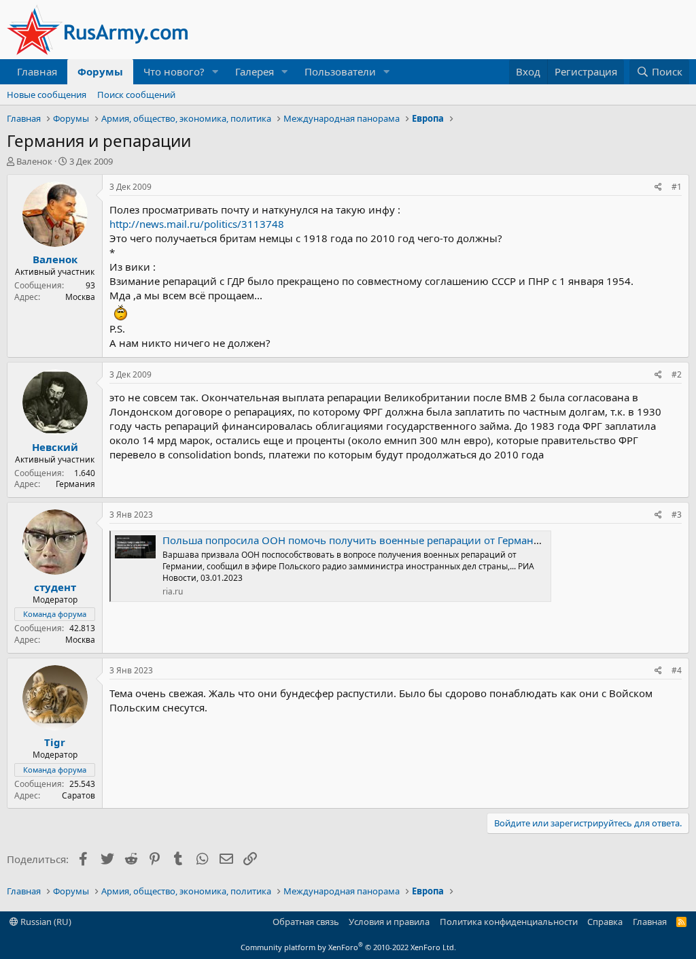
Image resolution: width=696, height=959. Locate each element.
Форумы (100, 71)
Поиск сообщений (136, 94)
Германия (75, 484)
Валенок (34, 161)
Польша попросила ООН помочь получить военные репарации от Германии (354, 540)
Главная (37, 71)
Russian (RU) (44, 921)
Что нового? (174, 71)
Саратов (78, 795)
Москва (80, 297)
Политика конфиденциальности (509, 921)
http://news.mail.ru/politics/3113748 (196, 224)
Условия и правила (389, 921)
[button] (215, 71)
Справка (605, 921)
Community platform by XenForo (348, 947)
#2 (677, 374)
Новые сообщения (46, 94)
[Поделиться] (658, 187)
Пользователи (340, 71)
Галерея (254, 71)
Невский (55, 447)
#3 (677, 514)
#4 (677, 670)
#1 (677, 186)
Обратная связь (306, 921)
